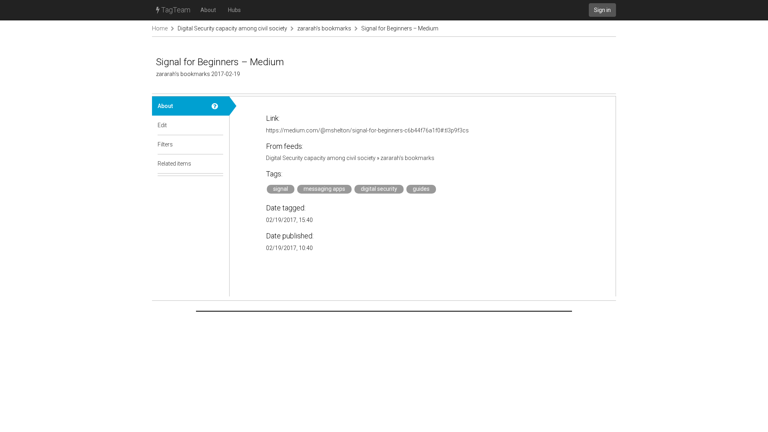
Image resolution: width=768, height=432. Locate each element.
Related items (174, 163)
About (208, 10)
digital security (379, 189)
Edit (162, 125)
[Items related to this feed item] (217, 163)
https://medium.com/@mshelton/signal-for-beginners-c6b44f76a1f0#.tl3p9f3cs (367, 130)
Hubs (234, 10)
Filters (165, 144)
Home (160, 28)
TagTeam (175, 10)
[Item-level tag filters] (217, 144)
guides (421, 189)
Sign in (602, 10)
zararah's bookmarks (324, 28)
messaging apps (324, 189)
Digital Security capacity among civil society (233, 28)
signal (280, 189)
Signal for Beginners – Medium (399, 28)
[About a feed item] (217, 106)
